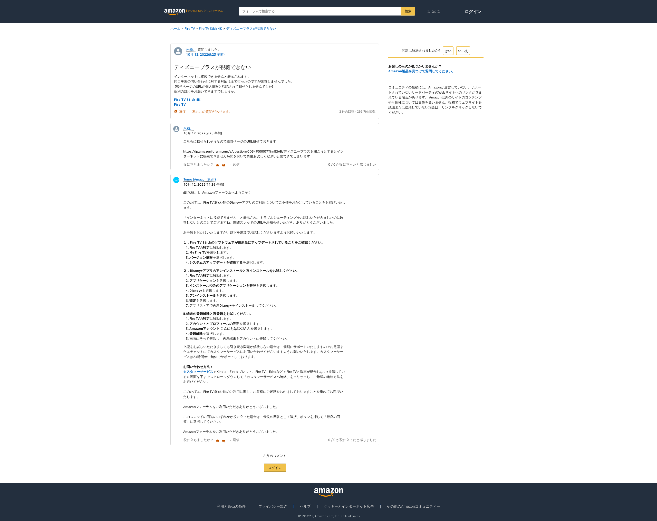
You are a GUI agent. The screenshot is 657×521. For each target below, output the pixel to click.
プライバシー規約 (272, 506)
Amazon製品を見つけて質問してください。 (421, 71)
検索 (408, 11)
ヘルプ (305, 506)
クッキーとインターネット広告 (349, 506)
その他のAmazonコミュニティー (413, 506)
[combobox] (327, 11)
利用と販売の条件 (231, 506)
